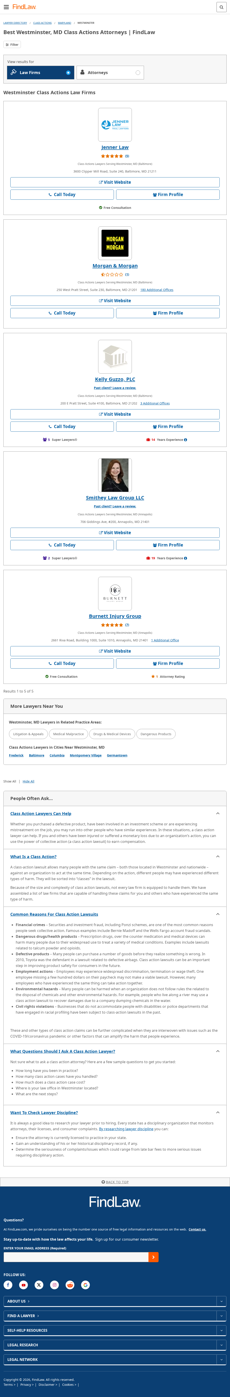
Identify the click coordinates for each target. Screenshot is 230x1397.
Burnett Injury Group (115, 615)
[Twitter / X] (39, 1285)
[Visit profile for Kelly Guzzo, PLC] (115, 356)
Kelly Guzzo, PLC (115, 379)
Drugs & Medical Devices (112, 734)
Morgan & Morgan (115, 265)
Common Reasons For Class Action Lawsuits (54, 914)
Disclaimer (47, 1384)
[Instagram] (54, 1285)
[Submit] (153, 1257)
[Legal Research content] (221, 1345)
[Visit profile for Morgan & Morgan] (115, 243)
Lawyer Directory (15, 22)
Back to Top (117, 1182)
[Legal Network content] (221, 1359)
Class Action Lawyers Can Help (40, 813)
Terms (9, 1384)
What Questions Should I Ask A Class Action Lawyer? (62, 1051)
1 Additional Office (165, 640)
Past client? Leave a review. (115, 388)
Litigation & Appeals (28, 734)
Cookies (68, 1384)
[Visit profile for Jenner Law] (115, 124)
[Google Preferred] (85, 1285)
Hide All (28, 781)
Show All (9, 781)
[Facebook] (8, 1285)
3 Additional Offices (155, 403)
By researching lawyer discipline (126, 1128)
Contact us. (197, 1229)
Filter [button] (13, 44)
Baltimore (36, 755)
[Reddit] (70, 1285)
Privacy (26, 1384)
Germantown (117, 755)
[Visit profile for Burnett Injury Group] (115, 593)
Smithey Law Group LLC (115, 497)
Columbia (57, 755)
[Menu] (6, 6)
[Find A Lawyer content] (221, 1316)
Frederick (16, 755)
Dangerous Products (156, 734)
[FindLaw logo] (26, 7)
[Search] (222, 7)
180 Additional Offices (156, 290)
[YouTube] (23, 1285)
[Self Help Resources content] (221, 1330)
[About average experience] (185, 439)
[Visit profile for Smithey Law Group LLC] (115, 475)
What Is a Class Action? (33, 856)
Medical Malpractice (68, 734)
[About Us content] (221, 1301)
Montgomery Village (86, 755)
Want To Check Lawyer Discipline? (44, 1112)
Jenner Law (115, 147)
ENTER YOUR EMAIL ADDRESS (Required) (35, 1248)
